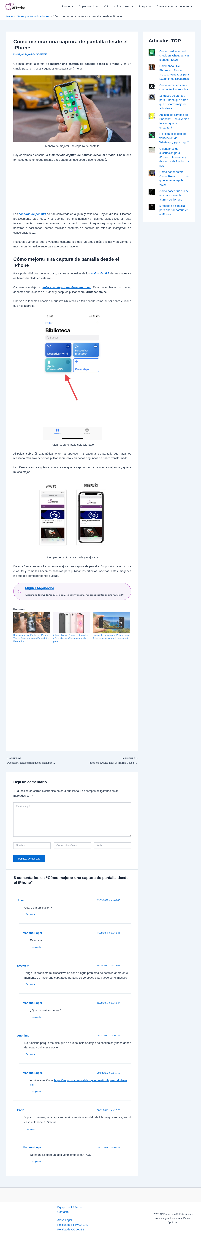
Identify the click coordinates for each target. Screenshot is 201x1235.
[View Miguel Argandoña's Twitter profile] (19, 591)
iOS (105, 6)
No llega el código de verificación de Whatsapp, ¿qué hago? (174, 138)
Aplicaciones (122, 6)
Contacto (63, 1212)
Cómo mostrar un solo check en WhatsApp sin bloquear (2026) (174, 55)
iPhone (65, 6)
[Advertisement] (72, 189)
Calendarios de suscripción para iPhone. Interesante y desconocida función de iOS (174, 157)
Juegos (143, 6)
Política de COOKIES (70, 1229)
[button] (71, 6)
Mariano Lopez (33, 933)
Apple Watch (87, 6)
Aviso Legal (64, 1220)
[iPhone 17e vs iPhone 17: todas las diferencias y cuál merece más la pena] (71, 622)
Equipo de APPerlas (69, 1207)
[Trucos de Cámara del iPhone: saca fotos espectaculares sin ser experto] (111, 622)
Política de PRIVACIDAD (72, 1224)
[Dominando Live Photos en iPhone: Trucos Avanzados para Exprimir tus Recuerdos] (31, 622)
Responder (31, 914)
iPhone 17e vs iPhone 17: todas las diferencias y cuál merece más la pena (70, 638)
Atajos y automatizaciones (173, 6)
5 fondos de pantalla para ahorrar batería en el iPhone (173, 210)
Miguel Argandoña (39, 588)
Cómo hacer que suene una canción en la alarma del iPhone (174, 195)
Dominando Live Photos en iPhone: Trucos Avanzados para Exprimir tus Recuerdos (31, 638)
